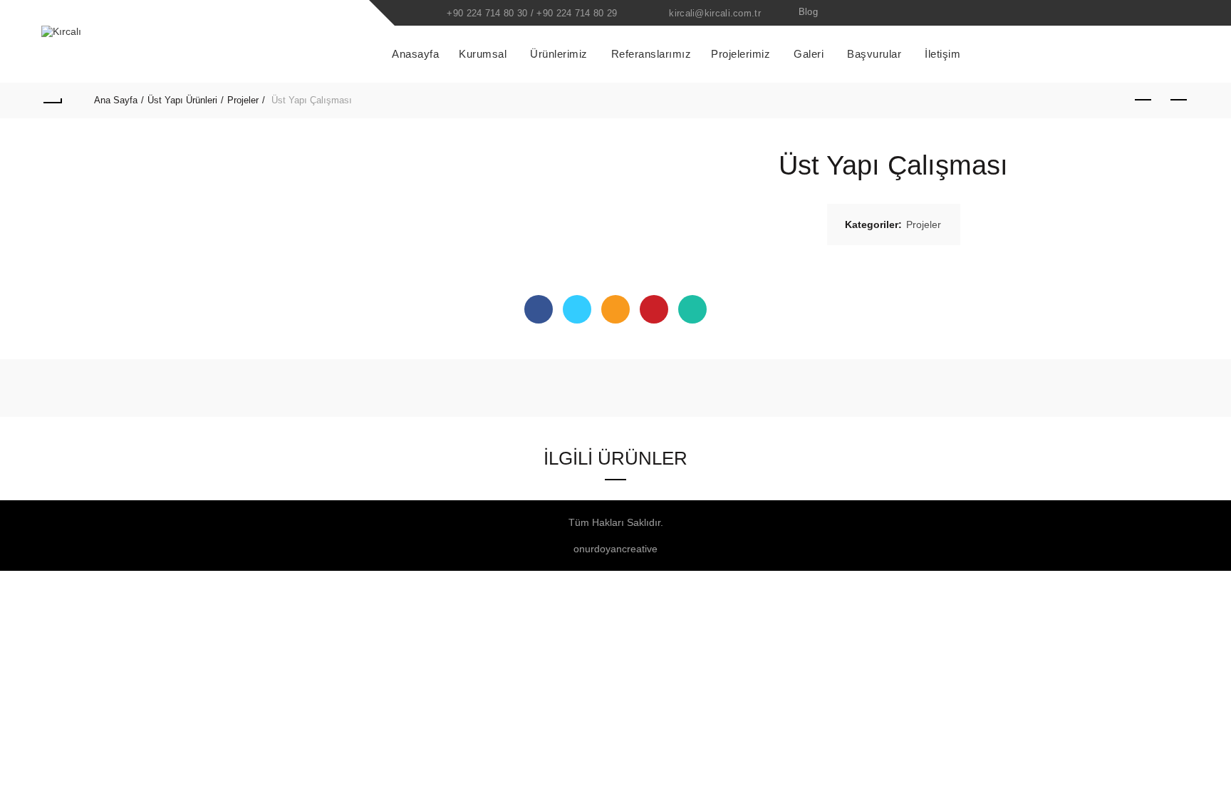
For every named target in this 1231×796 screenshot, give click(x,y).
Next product (1179, 100)
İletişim (942, 54)
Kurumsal (483, 54)
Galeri (809, 54)
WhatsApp (692, 309)
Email (615, 309)
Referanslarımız (651, 54)
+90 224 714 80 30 (487, 13)
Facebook (538, 309)
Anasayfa (415, 54)
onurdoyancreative (615, 548)
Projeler (243, 100)
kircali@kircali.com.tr (715, 13)
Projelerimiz (740, 54)
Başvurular (874, 54)
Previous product (1143, 100)
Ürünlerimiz (559, 54)
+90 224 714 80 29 (576, 13)
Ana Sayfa (115, 100)
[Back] (52, 100)
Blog (808, 11)
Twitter (577, 309)
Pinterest (654, 309)
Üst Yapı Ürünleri (182, 100)
